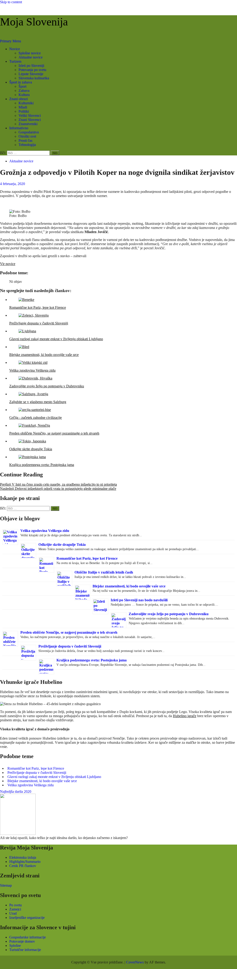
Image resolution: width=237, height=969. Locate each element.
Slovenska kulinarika (34, 78)
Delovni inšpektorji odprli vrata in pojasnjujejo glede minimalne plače (58, 489)
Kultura (24, 95)
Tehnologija (27, 145)
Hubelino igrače (184, 716)
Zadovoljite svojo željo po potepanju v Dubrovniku (169, 614)
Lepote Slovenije (31, 74)
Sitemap (6, 885)
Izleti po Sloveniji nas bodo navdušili (139, 600)
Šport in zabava (20, 82)
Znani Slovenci (30, 120)
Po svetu (15, 905)
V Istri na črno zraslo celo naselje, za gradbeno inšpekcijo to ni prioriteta (58, 484)
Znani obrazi (18, 99)
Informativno (18, 128)
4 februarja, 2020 (12, 184)
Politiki (24, 111)
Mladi (23, 107)
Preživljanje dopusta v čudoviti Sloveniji (69, 646)
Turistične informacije (25, 950)
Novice (14, 49)
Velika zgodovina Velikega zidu (44, 531)
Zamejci (15, 909)
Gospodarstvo (29, 132)
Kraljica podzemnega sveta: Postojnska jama (91, 660)
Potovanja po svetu (32, 70)
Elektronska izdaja (22, 857)
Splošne (15, 945)
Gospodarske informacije (27, 937)
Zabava (24, 91)
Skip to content (11, 2)
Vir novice (7, 264)
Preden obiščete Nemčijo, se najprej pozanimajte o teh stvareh (68, 632)
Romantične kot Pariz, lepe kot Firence (87, 558)
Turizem (15, 61)
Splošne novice (30, 53)
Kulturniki (26, 103)
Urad (13, 913)
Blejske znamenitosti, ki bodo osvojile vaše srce (129, 586)
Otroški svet (27, 136)
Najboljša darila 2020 (15, 791)
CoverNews (135, 962)
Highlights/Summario (25, 862)
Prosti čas (25, 140)
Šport (22, 86)
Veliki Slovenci (30, 115)
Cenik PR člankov (22, 866)
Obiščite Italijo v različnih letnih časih (104, 572)
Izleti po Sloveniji (31, 66)
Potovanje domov (22, 941)
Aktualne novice (31, 57)
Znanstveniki (28, 124)
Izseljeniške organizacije (27, 918)
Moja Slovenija (34, 21)
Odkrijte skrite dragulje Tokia (62, 544)
